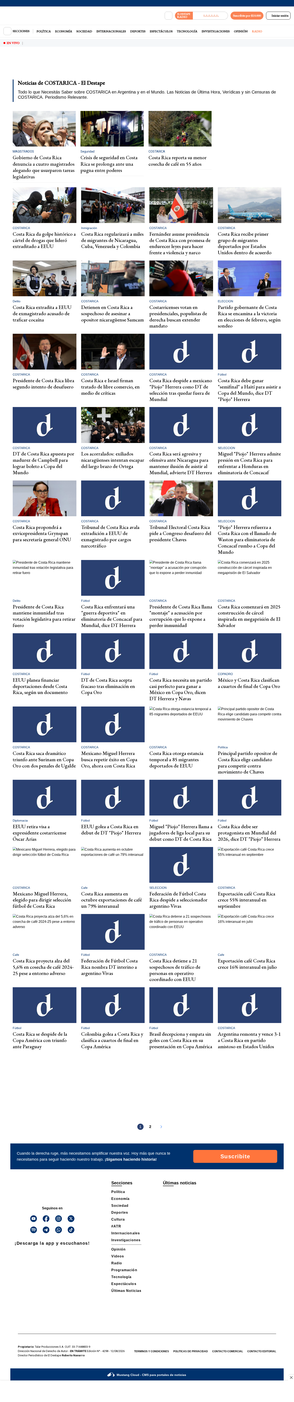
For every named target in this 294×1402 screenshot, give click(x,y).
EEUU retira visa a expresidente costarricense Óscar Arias (39, 832)
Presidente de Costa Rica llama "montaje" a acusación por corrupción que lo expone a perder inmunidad (180, 615)
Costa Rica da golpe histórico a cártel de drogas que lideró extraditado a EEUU (44, 240)
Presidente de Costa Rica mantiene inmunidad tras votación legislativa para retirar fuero (44, 615)
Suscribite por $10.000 (247, 15)
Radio (257, 31)
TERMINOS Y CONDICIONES (151, 1351)
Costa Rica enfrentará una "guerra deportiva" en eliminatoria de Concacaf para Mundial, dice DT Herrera (111, 615)
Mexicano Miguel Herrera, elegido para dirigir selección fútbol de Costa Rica (42, 899)
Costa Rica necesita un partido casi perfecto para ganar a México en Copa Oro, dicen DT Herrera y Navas (180, 689)
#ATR (116, 1226)
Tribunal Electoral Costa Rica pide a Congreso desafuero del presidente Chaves (180, 533)
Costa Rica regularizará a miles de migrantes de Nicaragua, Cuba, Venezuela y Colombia (112, 240)
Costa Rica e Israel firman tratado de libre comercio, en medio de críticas (110, 386)
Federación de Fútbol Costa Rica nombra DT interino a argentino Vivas (109, 966)
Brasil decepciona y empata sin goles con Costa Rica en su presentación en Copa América (180, 1040)
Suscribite (235, 1156)
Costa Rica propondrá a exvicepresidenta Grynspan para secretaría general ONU (42, 533)
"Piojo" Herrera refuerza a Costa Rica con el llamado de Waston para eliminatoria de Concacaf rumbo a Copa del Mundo (247, 539)
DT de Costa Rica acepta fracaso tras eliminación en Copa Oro (108, 686)
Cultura (118, 1219)
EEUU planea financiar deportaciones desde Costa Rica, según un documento (40, 686)
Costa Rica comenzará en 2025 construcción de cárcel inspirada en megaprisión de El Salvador (249, 615)
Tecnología (187, 31)
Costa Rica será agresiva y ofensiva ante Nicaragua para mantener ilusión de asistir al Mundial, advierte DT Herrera (180, 463)
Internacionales (111, 31)
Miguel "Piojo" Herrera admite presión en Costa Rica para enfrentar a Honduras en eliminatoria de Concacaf (249, 463)
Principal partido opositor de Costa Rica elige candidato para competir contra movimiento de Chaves (247, 762)
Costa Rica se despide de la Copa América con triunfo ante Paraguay (40, 1040)
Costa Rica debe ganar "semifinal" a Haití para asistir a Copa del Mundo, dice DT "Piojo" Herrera (249, 389)
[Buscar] (168, 16)
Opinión (241, 31)
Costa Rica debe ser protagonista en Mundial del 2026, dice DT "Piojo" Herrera (249, 832)
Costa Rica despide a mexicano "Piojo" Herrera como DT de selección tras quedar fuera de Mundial (180, 389)
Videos (117, 1256)
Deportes (137, 31)
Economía (63, 31)
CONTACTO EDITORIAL (261, 1351)
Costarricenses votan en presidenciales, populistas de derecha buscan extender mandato (178, 316)
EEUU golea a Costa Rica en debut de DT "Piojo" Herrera (111, 829)
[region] (147, 66)
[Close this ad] (291, 1377)
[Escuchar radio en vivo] (210, 16)
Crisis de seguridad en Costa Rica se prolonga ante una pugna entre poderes (109, 163)
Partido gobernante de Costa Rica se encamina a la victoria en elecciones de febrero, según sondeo (249, 316)
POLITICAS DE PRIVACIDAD (190, 1351)
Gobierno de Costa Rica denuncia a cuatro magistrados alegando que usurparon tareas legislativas (43, 167)
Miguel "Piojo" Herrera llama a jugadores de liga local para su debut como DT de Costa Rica (180, 832)
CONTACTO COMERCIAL (227, 1351)
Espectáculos (161, 31)
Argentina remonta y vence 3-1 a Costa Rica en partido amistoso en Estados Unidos (249, 1040)
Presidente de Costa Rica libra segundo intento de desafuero (43, 383)
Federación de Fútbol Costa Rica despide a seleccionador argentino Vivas (178, 899)
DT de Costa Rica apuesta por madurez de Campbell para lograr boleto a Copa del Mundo (43, 463)
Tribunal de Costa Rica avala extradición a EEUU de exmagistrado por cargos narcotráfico (110, 536)
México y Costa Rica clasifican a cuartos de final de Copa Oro (249, 683)
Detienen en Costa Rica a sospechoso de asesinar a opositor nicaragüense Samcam (112, 313)
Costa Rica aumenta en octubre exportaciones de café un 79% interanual (111, 899)
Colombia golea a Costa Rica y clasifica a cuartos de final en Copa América (112, 1040)
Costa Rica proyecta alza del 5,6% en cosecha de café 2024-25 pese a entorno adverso (43, 966)
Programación (124, 1270)
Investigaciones (216, 31)
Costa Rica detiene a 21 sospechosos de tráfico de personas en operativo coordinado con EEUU (174, 969)
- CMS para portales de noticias (151, 1375)
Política (44, 31)
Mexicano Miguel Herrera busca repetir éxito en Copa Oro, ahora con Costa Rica (109, 759)
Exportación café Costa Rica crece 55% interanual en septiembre (246, 899)
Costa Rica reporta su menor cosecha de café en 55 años (177, 160)
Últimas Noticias (126, 1291)
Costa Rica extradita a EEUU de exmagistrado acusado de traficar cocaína (42, 313)
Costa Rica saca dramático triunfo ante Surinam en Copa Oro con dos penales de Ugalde (44, 759)
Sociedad (84, 31)
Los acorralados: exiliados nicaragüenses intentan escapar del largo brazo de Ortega (112, 459)
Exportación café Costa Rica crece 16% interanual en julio (247, 963)
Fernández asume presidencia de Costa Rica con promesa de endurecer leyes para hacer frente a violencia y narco (179, 243)
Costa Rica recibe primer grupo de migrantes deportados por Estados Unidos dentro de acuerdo (244, 243)
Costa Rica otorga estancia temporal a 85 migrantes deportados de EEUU (176, 759)
